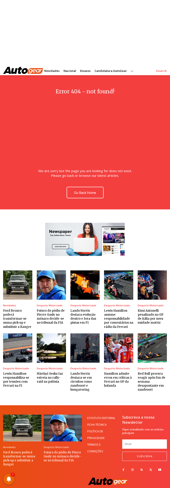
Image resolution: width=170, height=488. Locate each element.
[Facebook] (123, 469)
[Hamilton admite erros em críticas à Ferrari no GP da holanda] (118, 348)
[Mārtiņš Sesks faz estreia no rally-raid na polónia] (51, 348)
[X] (150, 469)
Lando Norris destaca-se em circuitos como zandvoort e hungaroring (81, 382)
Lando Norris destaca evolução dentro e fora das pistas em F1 (83, 317)
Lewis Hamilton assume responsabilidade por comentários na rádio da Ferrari (118, 319)
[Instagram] (132, 469)
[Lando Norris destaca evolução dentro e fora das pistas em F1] (85, 285)
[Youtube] (159, 469)
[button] (161, 71)
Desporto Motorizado (50, 305)
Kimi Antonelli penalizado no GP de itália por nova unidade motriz (150, 317)
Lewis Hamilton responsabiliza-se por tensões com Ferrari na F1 (16, 380)
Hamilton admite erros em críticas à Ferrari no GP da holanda (118, 380)
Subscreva (144, 456)
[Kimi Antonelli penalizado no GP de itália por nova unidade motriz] (152, 285)
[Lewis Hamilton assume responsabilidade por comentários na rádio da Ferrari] (118, 285)
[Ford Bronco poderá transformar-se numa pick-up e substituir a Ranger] (17, 285)
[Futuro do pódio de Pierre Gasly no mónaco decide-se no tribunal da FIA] (51, 285)
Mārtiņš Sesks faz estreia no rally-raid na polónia (50, 378)
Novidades (9, 305)
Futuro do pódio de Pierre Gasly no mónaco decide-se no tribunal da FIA (51, 317)
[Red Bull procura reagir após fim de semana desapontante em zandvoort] (152, 348)
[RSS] (141, 469)
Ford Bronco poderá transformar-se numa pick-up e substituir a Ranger (17, 319)
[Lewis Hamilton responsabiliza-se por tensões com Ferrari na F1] (17, 348)
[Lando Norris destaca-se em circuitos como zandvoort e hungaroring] (85, 348)
